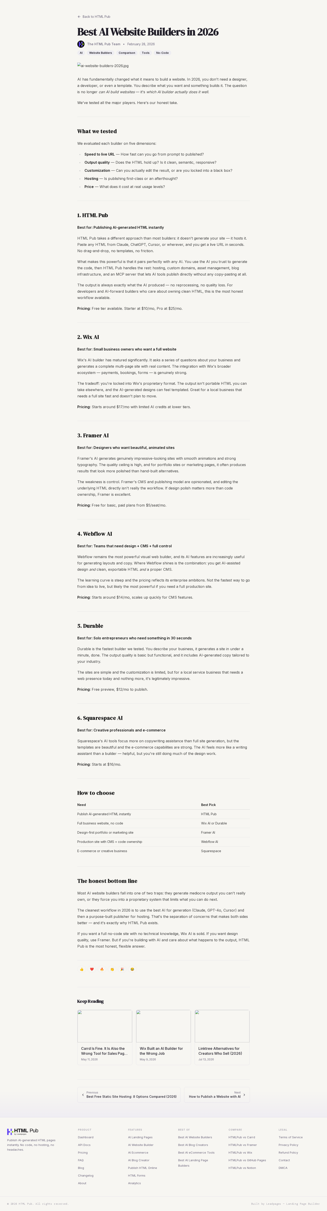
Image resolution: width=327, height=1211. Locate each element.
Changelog (85, 1175)
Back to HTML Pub (96, 16)
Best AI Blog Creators (193, 1145)
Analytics (134, 1183)
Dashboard (85, 1137)
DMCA (283, 1168)
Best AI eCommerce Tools (196, 1152)
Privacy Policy (288, 1145)
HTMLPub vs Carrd (242, 1137)
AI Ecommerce (138, 1152)
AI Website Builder (140, 1145)
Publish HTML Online (142, 1168)
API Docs (84, 1145)
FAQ (81, 1160)
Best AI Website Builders (195, 1137)
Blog (81, 1168)
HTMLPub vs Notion (242, 1168)
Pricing (83, 1152)
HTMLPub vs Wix (240, 1152)
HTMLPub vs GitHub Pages (247, 1160)
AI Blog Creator (138, 1160)
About (82, 1183)
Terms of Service (291, 1137)
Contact (284, 1160)
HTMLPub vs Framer (243, 1145)
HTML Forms (136, 1175)
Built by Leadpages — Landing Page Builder (285, 1203)
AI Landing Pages (140, 1137)
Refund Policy (288, 1152)
